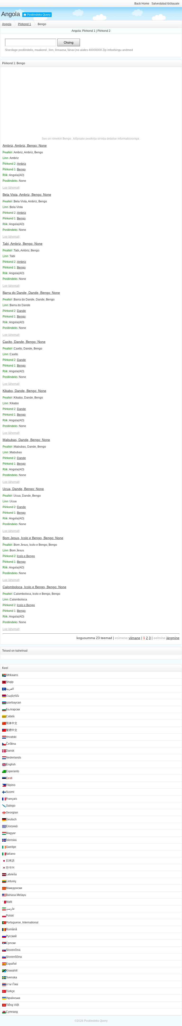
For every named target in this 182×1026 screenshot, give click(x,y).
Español (11, 963)
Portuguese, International (22, 922)
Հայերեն (12, 695)
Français (11, 798)
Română (11, 929)
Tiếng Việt (12, 1005)
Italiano (10, 853)
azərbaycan (13, 702)
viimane (134, 638)
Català (10, 716)
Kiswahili (12, 970)
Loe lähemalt (11, 187)
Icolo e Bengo (26, 556)
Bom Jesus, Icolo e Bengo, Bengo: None (33, 538)
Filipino (10, 785)
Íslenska (11, 840)
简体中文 (11, 723)
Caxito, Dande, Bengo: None (24, 342)
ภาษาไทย (12, 984)
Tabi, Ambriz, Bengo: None (22, 243)
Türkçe (10, 991)
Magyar (11, 833)
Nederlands (13, 757)
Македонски (14, 888)
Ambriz (21, 163)
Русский (11, 936)
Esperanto (12, 771)
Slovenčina (13, 950)
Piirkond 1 (24, 24)
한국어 (10, 867)
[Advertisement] (91, 100)
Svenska (11, 977)
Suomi (10, 792)
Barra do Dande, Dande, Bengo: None (31, 293)
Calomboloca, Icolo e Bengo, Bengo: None (34, 587)
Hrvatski (11, 737)
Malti (9, 901)
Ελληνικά (12, 826)
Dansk (10, 750)
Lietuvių (11, 881)
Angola (10, 14)
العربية (10, 688)
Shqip (10, 682)
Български (13, 709)
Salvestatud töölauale (165, 3)
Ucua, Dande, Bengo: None (23, 489)
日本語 (10, 860)
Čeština (11, 743)
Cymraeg (12, 1011)
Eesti (9, 778)
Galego (10, 805)
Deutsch (11, 819)
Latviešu (11, 874)
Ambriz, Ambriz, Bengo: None (25, 145)
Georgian (12, 812)
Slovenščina (14, 956)
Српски (11, 943)
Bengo (21, 169)
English (11, 764)
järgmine (172, 638)
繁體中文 (11, 730)
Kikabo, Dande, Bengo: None (24, 391)
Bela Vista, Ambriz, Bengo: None (27, 194)
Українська (13, 998)
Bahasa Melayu (16, 895)
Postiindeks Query (38, 14)
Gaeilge (11, 847)
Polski (10, 915)
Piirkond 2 (103, 30)
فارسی (10, 908)
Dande (21, 311)
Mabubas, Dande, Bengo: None (26, 440)
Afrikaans (12, 675)
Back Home (141, 3)
